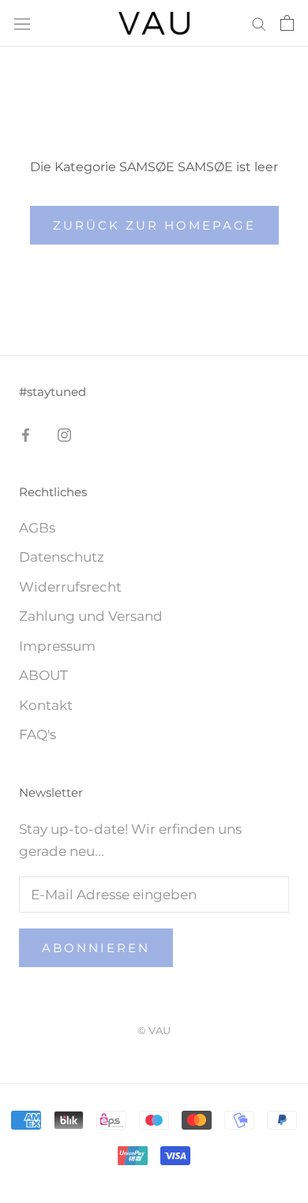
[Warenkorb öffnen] (287, 23)
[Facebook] (25, 434)
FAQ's (37, 734)
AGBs (37, 528)
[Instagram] (64, 434)
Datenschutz (61, 557)
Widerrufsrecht (70, 587)
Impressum (57, 646)
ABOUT (43, 675)
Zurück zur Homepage (154, 225)
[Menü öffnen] (22, 23)
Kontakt (46, 705)
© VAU (154, 1030)
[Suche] (259, 23)
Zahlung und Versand (91, 616)
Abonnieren (96, 947)
